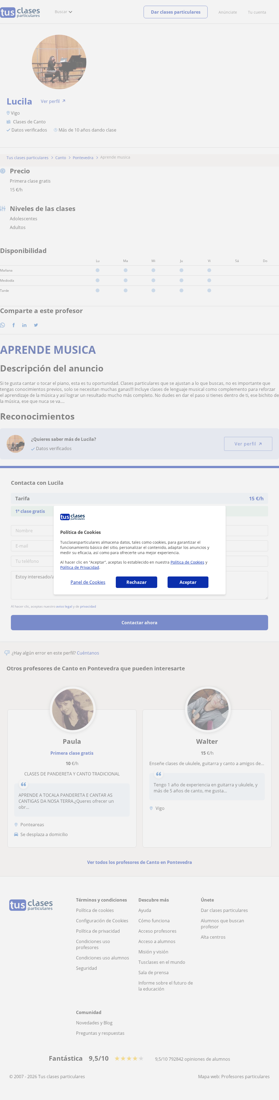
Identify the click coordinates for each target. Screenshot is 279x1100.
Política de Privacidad (79, 567)
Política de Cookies (187, 562)
